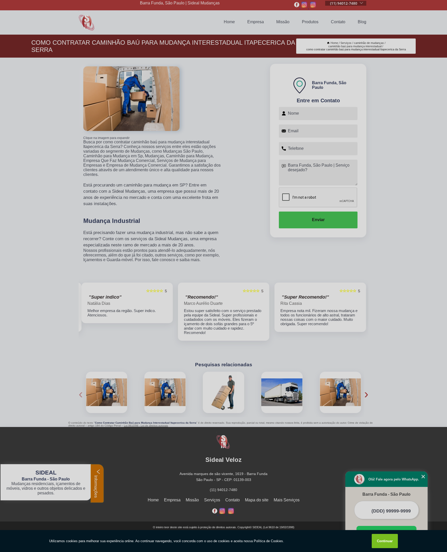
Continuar (385, 541)
